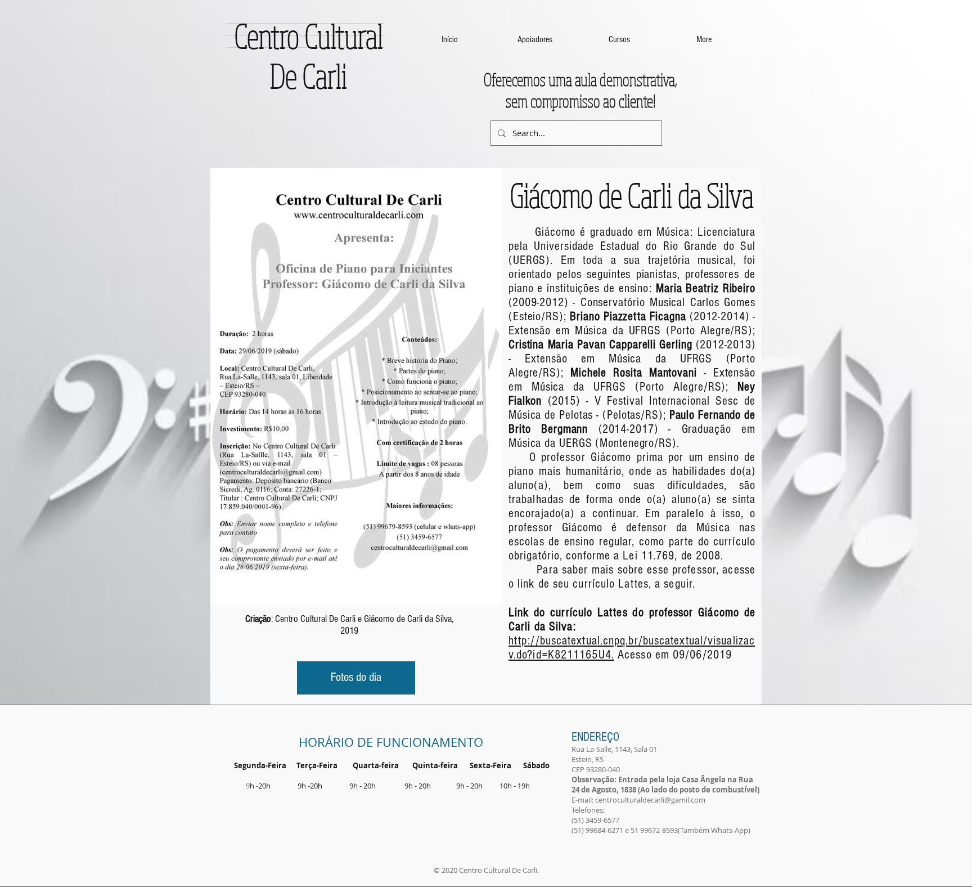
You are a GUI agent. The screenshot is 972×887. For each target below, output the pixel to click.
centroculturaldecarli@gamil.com (650, 800)
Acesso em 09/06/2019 (673, 655)
